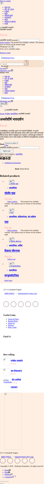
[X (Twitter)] (4, 159)
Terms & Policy (13, 319)
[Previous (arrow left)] (1, 483)
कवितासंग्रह (22, 217)
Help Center (12, 327)
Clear (6, 145)
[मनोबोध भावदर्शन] (7, 365)
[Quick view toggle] (11, 181)
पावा (6, 221)
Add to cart (6, 151)
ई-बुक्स (7, 81)
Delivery (11, 325)
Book (2, 144)
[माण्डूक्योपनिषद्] (15, 266)
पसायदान (14, 387)
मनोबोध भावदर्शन (17, 360)
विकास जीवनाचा (12, 250)
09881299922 (9, 293)
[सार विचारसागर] (7, 375)
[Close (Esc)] (8, 481)
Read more (8, 280)
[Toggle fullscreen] (3, 481)
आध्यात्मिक (19, 154)
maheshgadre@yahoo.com (27, 293)
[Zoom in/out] (1, 481)
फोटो (6, 89)
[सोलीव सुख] (13, 184)
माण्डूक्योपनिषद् (12, 275)
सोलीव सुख (10, 193)
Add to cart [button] (11, 259)
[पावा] (11, 213)
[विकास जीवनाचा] (15, 241)
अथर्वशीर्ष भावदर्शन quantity (9, 40)
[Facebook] (1, 159)
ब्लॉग (6, 83)
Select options (5, 42)
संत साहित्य (32, 217)
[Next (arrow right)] (3, 483)
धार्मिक (20, 245)
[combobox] (12, 64)
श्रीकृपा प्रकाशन (10, 91)
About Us (11, 323)
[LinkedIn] (9, 159)
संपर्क (6, 93)
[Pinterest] (6, 159)
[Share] (5, 481)
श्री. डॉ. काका (9, 79)
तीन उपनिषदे (16, 380)
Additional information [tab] (13, 163)
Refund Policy (13, 321)
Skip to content (5, 1)
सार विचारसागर (16, 371)
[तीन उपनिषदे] (7, 382)
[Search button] (26, 62)
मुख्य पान (7, 76)
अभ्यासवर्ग (7, 87)
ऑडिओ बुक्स (8, 85)
